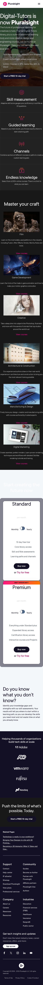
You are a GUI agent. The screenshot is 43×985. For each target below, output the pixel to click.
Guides (26, 869)
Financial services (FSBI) (30, 909)
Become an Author (30, 872)
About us (6, 904)
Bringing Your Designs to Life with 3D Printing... (18, 841)
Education (27, 904)
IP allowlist (7, 876)
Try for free (23, 572)
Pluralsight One (29, 887)
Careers (6, 908)
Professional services (11, 892)
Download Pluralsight (11, 884)
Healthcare (27, 914)
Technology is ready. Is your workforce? (18, 837)
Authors (26, 891)
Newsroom (7, 911)
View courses (21, 253)
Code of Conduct (33, 978)
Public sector (28, 926)
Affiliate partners (29, 883)
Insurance (27, 918)
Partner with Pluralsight (28, 877)
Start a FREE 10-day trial (15, 76)
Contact (6, 869)
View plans (7, 888)
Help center (7, 872)
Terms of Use (8, 978)
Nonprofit (26, 922)
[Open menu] (39, 4)
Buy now (22, 566)
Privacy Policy (20, 978)
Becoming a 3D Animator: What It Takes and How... (20, 847)
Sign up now (10, 946)
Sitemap (6, 880)
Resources (7, 915)
